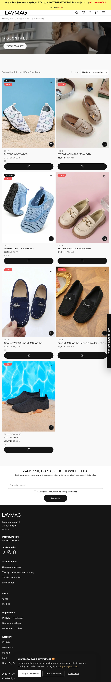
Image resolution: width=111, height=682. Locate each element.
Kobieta (6, 642)
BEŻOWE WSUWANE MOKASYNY (74, 154)
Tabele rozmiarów (11, 577)
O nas (5, 598)
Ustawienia (73, 673)
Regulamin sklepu (11, 623)
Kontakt (6, 604)
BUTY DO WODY (12, 437)
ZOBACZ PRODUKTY (15, 46)
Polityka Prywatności (12, 617)
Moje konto (8, 582)
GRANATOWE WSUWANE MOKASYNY (23, 343)
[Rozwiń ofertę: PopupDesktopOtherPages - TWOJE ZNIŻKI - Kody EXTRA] (109, 341)
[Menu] (103, 12)
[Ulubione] (83, 12)
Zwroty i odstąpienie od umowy (18, 572)
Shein (6, 151)
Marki (5, 657)
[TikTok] (4, 552)
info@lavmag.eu (10, 536)
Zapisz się (55, 498)
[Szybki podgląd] (51, 144)
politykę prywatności (68, 491)
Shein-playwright (12, 434)
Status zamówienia (11, 567)
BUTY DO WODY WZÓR (16, 154)
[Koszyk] (97, 12)
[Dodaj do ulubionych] (50, 82)
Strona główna (8, 19)
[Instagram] (9, 552)
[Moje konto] (90, 12)
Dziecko (20, 19)
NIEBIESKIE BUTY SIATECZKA (19, 248)
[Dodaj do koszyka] (28, 166)
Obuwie (30, 19)
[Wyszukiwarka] (77, 12)
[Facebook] (14, 552)
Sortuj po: (75, 72)
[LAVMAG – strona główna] (16, 13)
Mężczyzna (7, 647)
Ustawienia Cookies (12, 628)
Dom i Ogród (8, 663)
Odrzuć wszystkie (53, 673)
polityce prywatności (68, 666)
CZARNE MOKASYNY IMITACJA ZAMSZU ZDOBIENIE (82, 343)
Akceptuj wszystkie (29, 673)
